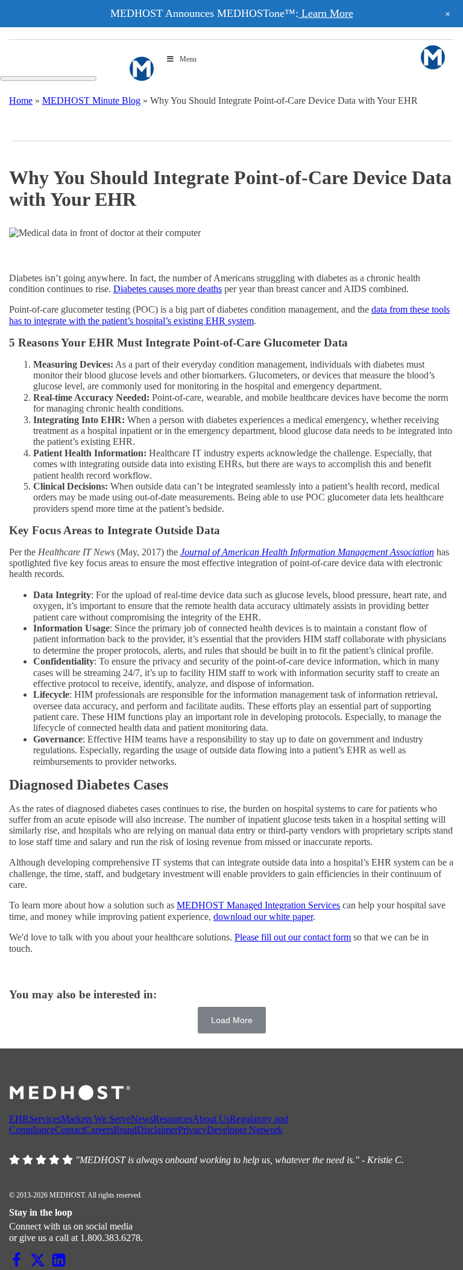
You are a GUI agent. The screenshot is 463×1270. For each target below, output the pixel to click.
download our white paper (263, 916)
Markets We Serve (96, 1119)
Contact (69, 1130)
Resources (172, 1119)
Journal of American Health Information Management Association (307, 552)
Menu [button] (188, 59)
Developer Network (245, 1130)
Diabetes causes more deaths (167, 289)
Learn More (325, 13)
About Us (211, 1119)
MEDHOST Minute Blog (91, 100)
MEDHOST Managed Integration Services (258, 905)
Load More (232, 1020)
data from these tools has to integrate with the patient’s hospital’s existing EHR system (229, 314)
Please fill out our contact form (293, 937)
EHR (19, 1119)
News (142, 1119)
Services (45, 1119)
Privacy (192, 1130)
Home (21, 100)
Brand (125, 1130)
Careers (98, 1130)
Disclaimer (157, 1130)
